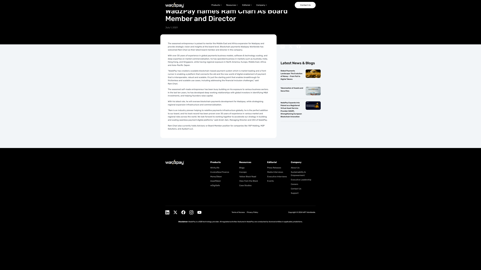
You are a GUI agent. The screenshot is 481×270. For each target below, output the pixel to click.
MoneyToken (216, 176)
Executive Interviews (277, 176)
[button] (216, 5)
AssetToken (215, 181)
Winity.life (214, 167)
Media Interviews (275, 172)
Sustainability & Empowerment (298, 173)
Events (270, 181)
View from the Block (248, 181)
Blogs (242, 167)
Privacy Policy (252, 212)
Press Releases (274, 167)
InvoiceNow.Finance (219, 172)
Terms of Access (238, 212)
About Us (295, 167)
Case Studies (245, 185)
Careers (294, 184)
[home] (174, 5)
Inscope (243, 172)
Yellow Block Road (247, 176)
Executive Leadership (301, 179)
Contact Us (296, 189)
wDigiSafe (215, 185)
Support (294, 193)
